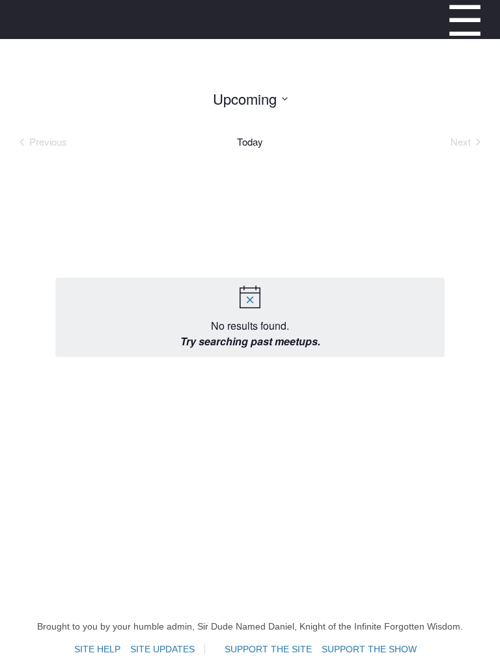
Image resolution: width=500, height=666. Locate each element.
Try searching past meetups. (250, 341)
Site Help (97, 649)
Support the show (369, 649)
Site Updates (162, 649)
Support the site (268, 649)
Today (250, 141)
